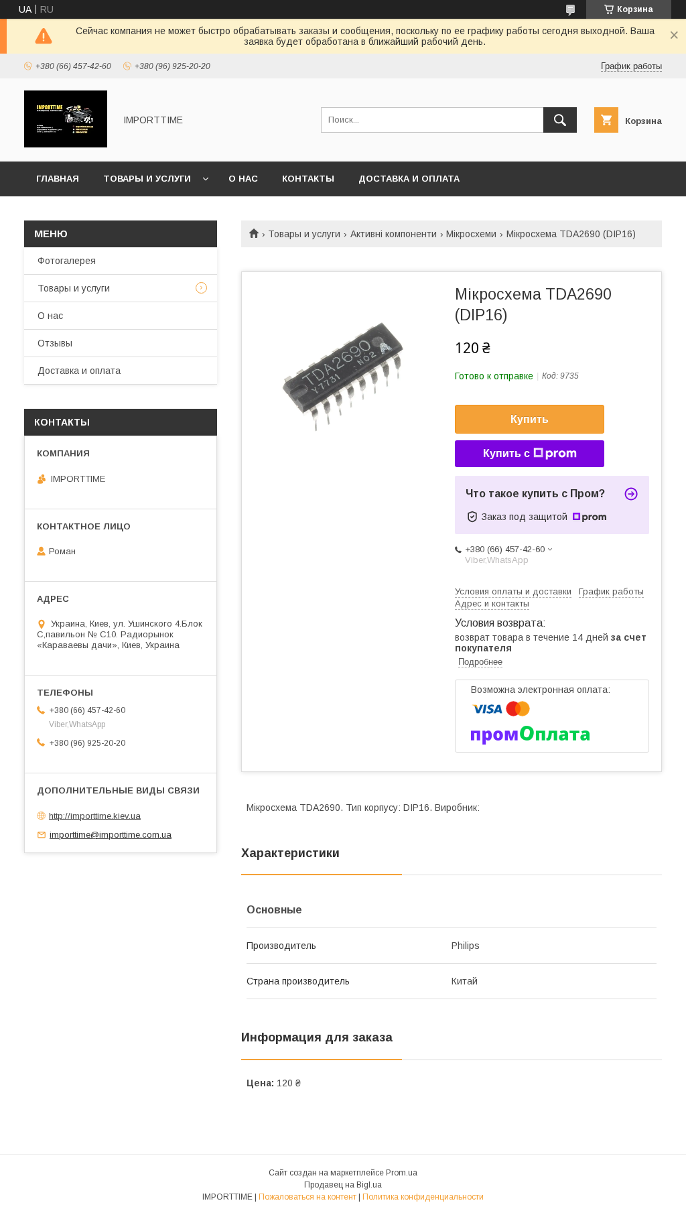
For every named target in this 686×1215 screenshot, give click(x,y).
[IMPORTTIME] (65, 144)
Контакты (308, 179)
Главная (57, 179)
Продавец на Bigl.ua (343, 1185)
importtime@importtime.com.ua (111, 835)
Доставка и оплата (409, 179)
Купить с (506, 453)
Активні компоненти (393, 234)
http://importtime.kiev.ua (95, 815)
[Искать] (560, 120)
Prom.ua (401, 1172)
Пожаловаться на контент (307, 1197)
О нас (243, 179)
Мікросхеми (471, 234)
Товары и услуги (147, 179)
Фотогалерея (67, 260)
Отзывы (55, 343)
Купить (529, 419)
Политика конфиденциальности (423, 1197)
